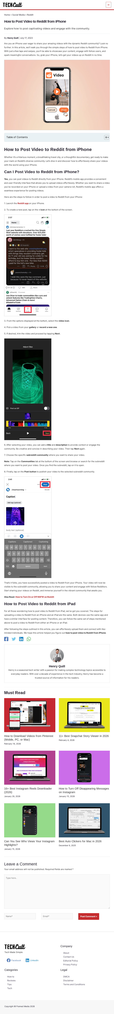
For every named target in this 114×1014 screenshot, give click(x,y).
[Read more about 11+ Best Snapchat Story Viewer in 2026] (84, 715)
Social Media (18, 14)
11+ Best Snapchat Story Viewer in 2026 (84, 736)
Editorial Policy (70, 960)
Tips (9, 984)
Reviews (11, 980)
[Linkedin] (21, 639)
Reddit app (23, 203)
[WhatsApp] (29, 639)
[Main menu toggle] (108, 4)
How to (10, 976)
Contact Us (68, 956)
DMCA (66, 976)
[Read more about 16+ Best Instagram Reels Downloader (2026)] (29, 767)
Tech (9, 988)
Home (7, 14)
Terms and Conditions (74, 984)
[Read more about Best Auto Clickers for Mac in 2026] (84, 820)
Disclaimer (68, 980)
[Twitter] (14, 639)
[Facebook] (6, 639)
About (66, 953)
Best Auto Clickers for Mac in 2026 (80, 841)
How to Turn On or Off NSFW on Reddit (34, 597)
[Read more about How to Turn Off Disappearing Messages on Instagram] (84, 767)
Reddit (30, 14)
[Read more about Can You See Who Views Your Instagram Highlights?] (29, 820)
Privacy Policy (70, 964)
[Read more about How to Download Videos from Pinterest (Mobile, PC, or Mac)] (29, 715)
